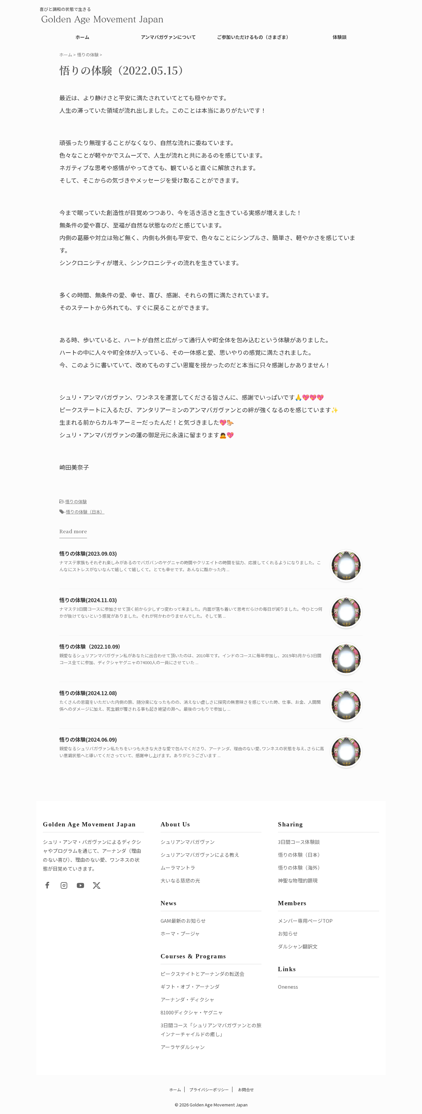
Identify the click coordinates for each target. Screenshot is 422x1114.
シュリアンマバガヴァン (188, 841)
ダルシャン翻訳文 (297, 946)
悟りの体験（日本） (85, 512)
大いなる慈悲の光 (180, 880)
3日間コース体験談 (299, 841)
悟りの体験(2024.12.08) (88, 693)
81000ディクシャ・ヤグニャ (192, 1012)
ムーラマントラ (178, 867)
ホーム (82, 37)
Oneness (288, 986)
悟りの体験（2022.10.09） (91, 646)
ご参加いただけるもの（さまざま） (254, 37)
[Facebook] (47, 885)
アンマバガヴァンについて (168, 37)
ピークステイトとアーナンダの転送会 (202, 973)
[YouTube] (80, 885)
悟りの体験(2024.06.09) (88, 739)
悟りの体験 (76, 501)
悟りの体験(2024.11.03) (88, 600)
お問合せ (245, 1089)
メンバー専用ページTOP (305, 920)
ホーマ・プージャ (180, 933)
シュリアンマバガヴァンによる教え (200, 854)
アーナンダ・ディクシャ (187, 999)
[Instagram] (64, 885)
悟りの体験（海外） (300, 867)
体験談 (340, 37)
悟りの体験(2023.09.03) (88, 553)
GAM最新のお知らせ (183, 920)
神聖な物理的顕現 (297, 880)
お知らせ (288, 933)
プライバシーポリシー (209, 1089)
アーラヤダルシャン (183, 1046)
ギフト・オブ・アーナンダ (190, 986)
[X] (97, 885)
